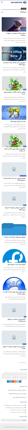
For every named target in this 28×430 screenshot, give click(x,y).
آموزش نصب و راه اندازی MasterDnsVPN (17, 393)
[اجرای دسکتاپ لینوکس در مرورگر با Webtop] (14, 24)
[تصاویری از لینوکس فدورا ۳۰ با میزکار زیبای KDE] (14, 199)
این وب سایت (19, 374)
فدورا (24, 420)
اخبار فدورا (24, 344)
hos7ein (22, 405)
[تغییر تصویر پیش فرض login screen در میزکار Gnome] (14, 283)
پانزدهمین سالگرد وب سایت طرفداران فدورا (17, 390)
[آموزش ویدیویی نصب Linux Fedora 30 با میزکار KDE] (14, 169)
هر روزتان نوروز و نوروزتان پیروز (19, 397)
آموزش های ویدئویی (23, 175)
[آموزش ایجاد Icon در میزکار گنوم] (14, 255)
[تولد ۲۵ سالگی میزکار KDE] (14, 112)
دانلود (25, 316)
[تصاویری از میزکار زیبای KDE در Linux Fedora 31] (14, 140)
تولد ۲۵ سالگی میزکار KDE (17, 122)
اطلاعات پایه (24, 234)
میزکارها (25, 60)
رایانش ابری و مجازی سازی (22, 30)
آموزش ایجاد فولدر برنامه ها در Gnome (14, 237)
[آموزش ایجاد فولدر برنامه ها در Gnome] (14, 228)
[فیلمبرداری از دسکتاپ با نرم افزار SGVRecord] (14, 310)
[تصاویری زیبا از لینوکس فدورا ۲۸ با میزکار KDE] (14, 338)
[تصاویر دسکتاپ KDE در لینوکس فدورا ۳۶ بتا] (14, 83)
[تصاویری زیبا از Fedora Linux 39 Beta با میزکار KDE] (14, 54)
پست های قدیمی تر (22, 362)
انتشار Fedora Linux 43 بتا (15, 410)
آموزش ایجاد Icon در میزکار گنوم (16, 265)
